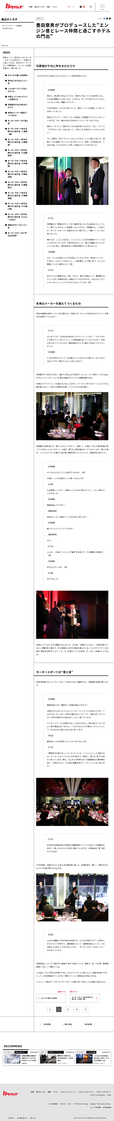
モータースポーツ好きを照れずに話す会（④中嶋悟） (17, 163)
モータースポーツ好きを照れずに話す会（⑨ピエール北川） (17, 217)
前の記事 (88, 1024)
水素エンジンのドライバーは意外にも (17, 98)
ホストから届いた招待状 (17, 75)
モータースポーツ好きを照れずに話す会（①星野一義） (17, 131)
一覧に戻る (67, 1024)
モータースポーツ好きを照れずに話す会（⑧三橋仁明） (17, 206)
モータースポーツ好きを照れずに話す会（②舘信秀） (17, 142)
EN (73, 7)
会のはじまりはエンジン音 (17, 82)
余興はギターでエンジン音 (17, 226)
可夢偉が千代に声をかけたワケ (17, 106)
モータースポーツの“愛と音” (18, 122)
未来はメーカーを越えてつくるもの (17, 114)
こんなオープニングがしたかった (17, 90)
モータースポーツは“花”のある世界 (17, 234)
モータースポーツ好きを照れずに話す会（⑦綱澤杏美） (17, 195)
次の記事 (47, 1024)
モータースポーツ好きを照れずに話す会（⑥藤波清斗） (17, 185)
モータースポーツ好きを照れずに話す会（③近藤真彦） (17, 153)
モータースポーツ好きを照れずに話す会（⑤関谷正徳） (17, 174)
